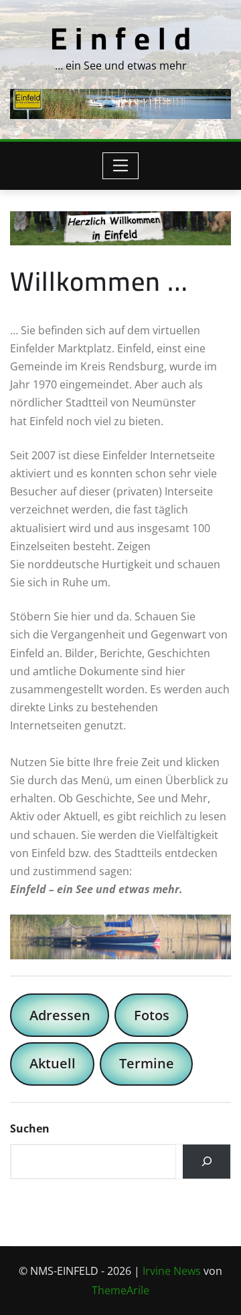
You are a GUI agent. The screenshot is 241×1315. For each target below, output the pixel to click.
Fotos (151, 1015)
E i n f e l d (120, 38)
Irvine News (172, 1271)
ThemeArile (120, 1290)
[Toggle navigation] (120, 165)
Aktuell (52, 1063)
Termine (146, 1063)
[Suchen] (206, 1162)
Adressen (59, 1015)
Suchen (30, 1128)
